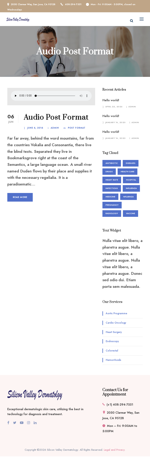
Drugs (109, 171)
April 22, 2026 (114, 106)
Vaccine (130, 213)
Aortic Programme (116, 313)
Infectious (112, 188)
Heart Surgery (114, 332)
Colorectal (112, 350)
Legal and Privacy (114, 450)
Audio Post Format (56, 117)
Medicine (110, 196)
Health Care (127, 171)
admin (55, 127)
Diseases (130, 163)
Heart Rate (112, 179)
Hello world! (110, 100)
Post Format (76, 127)
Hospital (131, 179)
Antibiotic (112, 163)
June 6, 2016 (35, 127)
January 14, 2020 (115, 122)
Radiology (112, 213)
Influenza (131, 188)
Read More (20, 197)
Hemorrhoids (113, 360)
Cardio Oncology (116, 323)
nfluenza (128, 196)
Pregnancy (112, 204)
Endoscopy (112, 341)
